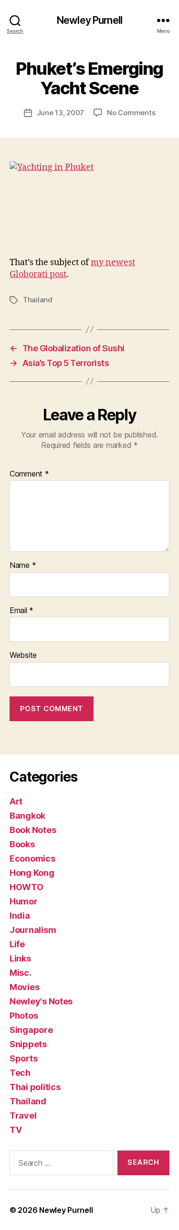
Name (23, 565)
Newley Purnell (89, 20)
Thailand (38, 299)
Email (21, 610)
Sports (23, 1058)
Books (22, 844)
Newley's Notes (41, 1001)
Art (16, 801)
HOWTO (26, 887)
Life (17, 944)
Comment (29, 474)
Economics (32, 858)
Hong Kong (32, 873)
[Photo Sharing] (89, 203)
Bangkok (27, 816)
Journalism (33, 930)
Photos (24, 1016)
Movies (24, 987)
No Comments (131, 112)
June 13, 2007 (60, 112)
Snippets (28, 1044)
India (20, 916)
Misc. (21, 973)
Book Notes (33, 830)
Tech (20, 1073)
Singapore (31, 1030)
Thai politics (35, 1087)
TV (15, 1130)
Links (20, 958)
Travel (23, 1116)
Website (23, 655)
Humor (24, 901)
